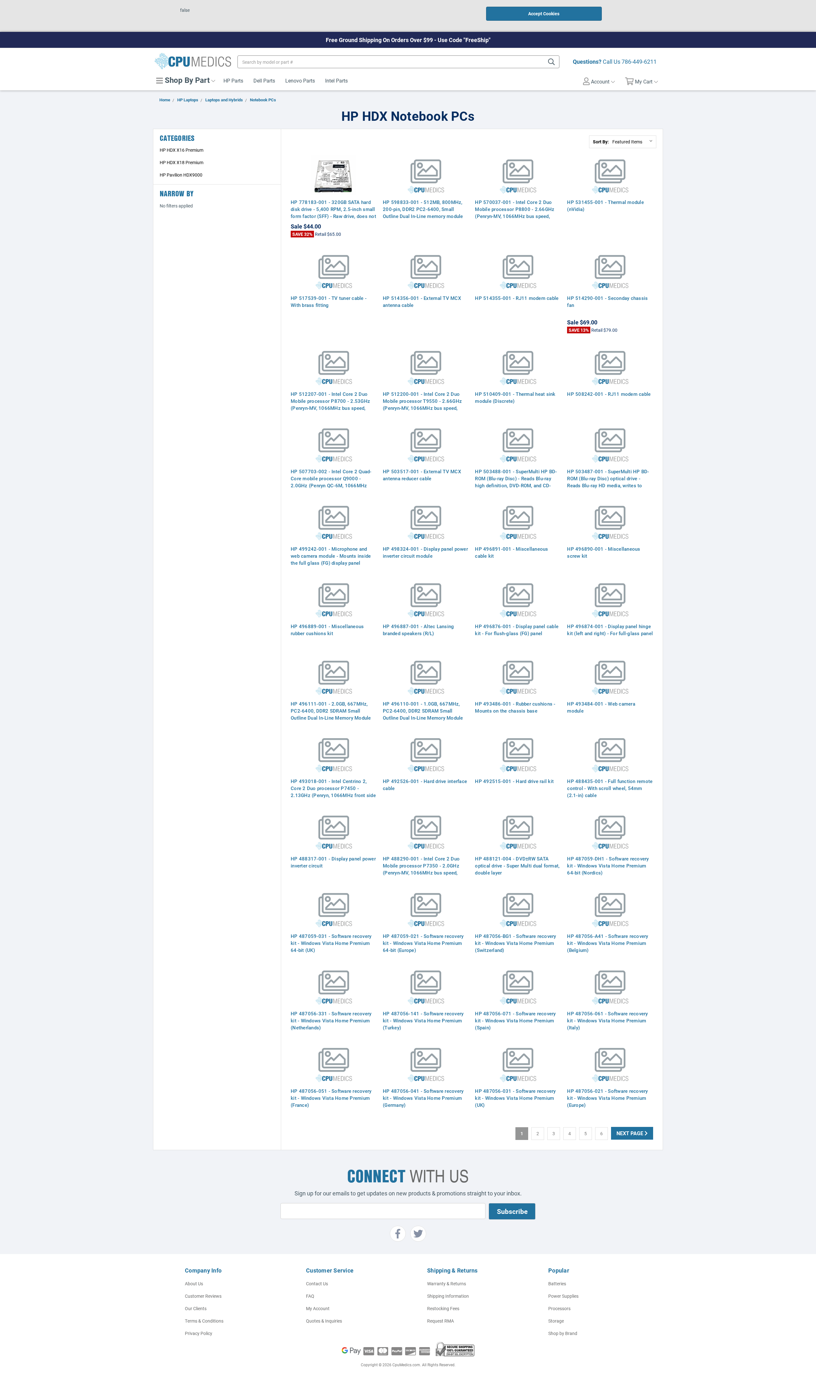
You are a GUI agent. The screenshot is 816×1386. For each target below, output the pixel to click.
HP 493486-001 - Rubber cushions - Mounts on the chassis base (515, 707)
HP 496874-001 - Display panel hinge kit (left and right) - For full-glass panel (610, 629)
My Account (318, 1308)
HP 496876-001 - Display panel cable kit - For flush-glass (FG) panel (516, 629)
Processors (559, 1308)
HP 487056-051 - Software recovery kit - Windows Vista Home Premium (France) (331, 1098)
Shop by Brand (562, 1333)
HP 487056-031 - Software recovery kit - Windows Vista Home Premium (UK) (515, 1098)
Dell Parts (264, 80)
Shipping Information (448, 1296)
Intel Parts (336, 80)
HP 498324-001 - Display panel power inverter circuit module (425, 552)
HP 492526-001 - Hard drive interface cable (425, 784)
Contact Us (317, 1284)
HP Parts (233, 80)
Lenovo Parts (300, 80)
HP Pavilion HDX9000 (181, 175)
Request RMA (440, 1321)
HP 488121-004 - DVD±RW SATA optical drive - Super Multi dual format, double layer (517, 865)
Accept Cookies (543, 14)
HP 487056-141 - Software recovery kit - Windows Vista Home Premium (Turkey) (423, 1020)
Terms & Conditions (204, 1321)
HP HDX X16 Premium (181, 150)
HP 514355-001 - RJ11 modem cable (516, 298)
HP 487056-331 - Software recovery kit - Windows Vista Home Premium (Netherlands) (331, 1020)
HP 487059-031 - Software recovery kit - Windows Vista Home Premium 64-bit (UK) (331, 943)
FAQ (310, 1296)
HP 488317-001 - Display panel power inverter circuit (333, 862)
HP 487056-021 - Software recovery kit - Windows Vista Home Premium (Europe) (607, 1098)
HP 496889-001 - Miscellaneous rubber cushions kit (327, 629)
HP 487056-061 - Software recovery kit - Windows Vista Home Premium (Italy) (607, 1020)
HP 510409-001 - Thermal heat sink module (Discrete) (515, 397)
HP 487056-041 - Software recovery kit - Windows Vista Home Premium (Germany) (423, 1098)
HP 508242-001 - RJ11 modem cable (609, 394)
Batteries (557, 1284)
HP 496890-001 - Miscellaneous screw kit (603, 552)
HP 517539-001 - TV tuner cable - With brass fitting (329, 301)
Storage (556, 1321)
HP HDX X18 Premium (181, 162)
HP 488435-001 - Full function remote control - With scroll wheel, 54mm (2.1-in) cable (609, 788)
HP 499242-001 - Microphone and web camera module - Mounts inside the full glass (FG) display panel (331, 556)
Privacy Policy (198, 1333)
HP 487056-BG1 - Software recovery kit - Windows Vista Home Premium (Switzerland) (515, 943)
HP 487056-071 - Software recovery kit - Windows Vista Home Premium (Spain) (515, 1020)
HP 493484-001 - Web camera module (601, 707)
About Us (194, 1284)
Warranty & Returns (446, 1284)
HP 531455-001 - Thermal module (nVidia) (605, 205)
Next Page (630, 1133)
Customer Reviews (203, 1296)
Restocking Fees (443, 1308)
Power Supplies (563, 1296)
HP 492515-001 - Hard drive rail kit (514, 781)
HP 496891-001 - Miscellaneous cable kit (511, 552)
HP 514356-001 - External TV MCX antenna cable (422, 301)
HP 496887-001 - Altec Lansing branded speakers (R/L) (418, 629)
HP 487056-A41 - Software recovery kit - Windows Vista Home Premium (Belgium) (607, 943)
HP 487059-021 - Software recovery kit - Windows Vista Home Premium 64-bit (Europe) (423, 943)
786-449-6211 (639, 61)
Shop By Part (186, 80)
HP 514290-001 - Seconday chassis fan (607, 301)
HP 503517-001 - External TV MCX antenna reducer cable (422, 475)
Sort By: (601, 142)
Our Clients (196, 1308)
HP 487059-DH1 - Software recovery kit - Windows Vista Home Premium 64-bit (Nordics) (608, 865)
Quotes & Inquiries (324, 1321)
